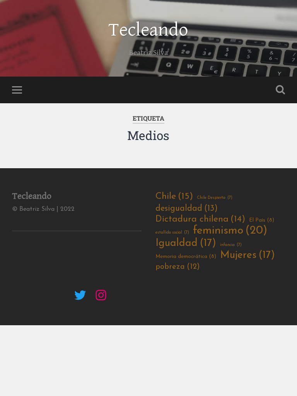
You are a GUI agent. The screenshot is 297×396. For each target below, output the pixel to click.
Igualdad (185, 243)
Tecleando (148, 30)
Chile (174, 196)
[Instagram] (101, 295)
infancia (231, 245)
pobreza (177, 267)
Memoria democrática (185, 256)
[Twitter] (80, 295)
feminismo (230, 230)
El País (261, 220)
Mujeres (247, 255)
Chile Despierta (214, 198)
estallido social (172, 232)
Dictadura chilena (200, 219)
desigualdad (186, 209)
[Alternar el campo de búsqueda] (280, 90)
